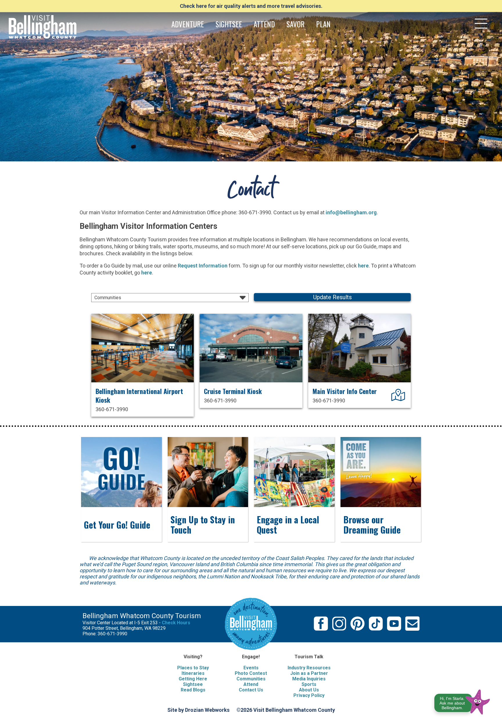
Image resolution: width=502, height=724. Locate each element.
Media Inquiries (309, 679)
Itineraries (193, 673)
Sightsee (193, 684)
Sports (309, 684)
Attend (250, 684)
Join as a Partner (309, 673)
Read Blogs (193, 690)
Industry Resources (309, 667)
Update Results (332, 297)
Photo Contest (251, 673)
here (363, 266)
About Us (309, 690)
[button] (462, 700)
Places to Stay (193, 667)
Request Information (202, 266)
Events (251, 667)
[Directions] (398, 398)
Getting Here (193, 679)
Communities (251, 679)
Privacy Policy (308, 695)
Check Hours (176, 622)
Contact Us (251, 690)
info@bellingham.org (351, 212)
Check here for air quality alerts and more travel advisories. (251, 6)
